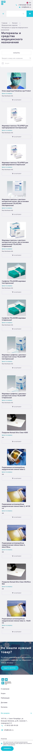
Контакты (4, 707)
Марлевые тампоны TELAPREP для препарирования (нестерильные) (15, 127)
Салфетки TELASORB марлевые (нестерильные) (14, 282)
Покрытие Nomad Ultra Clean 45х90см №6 (16, 583)
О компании (5, 689)
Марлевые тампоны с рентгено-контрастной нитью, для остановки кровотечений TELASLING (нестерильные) (15, 202)
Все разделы (5, 713)
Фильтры (16, 53)
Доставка (4, 702)
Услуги (3, 693)
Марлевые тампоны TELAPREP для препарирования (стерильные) (15, 164)
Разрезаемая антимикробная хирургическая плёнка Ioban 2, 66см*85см (13, 545)
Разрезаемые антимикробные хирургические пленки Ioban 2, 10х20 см (16, 621)
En (30, 3)
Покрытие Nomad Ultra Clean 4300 (15, 433)
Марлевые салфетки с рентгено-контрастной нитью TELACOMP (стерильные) (14, 396)
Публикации (5, 698)
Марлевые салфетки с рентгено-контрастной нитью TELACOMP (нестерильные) (14, 357)
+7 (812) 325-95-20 (11, 725)
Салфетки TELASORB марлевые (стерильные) (14, 319)
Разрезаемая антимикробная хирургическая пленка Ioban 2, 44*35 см (16, 506)
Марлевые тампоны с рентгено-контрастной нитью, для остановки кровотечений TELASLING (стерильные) (15, 243)
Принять (7, 748)
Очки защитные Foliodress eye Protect (16, 91)
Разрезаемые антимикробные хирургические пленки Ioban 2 (13, 468)
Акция (7, 63)
